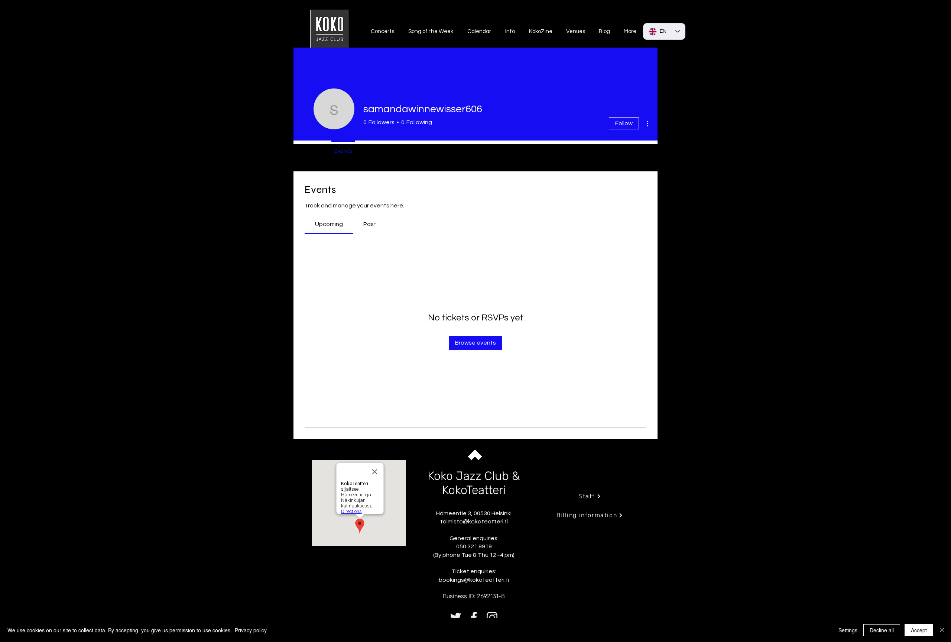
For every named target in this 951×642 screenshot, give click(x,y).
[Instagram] (492, 617)
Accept (919, 630)
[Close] (942, 630)
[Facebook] (474, 617)
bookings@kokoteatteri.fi (474, 580)
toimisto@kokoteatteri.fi (474, 522)
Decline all (882, 630)
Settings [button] (847, 630)
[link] (329, 224)
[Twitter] (455, 617)
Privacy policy (251, 630)
